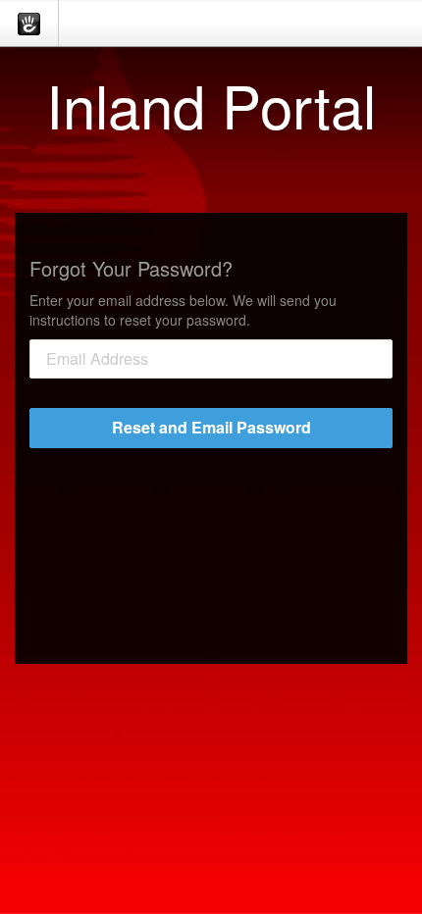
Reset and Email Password (211, 427)
